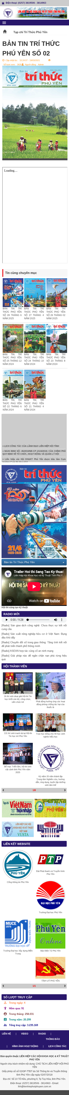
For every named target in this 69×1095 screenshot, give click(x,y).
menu (4, 22)
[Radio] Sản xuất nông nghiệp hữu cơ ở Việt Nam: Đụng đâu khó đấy (34, 635)
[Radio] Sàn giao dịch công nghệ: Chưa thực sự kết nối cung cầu (34, 627)
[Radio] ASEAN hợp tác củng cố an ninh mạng (27, 650)
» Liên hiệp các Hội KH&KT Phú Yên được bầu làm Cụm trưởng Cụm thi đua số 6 (34, 456)
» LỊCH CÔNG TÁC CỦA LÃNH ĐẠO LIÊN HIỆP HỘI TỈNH (30, 442)
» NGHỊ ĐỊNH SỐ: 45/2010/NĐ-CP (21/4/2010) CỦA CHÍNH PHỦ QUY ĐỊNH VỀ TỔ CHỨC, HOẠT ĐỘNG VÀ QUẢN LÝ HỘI (34, 448)
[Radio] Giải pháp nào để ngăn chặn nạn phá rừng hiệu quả (34, 657)
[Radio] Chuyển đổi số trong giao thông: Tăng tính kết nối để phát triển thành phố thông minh (34, 644)
